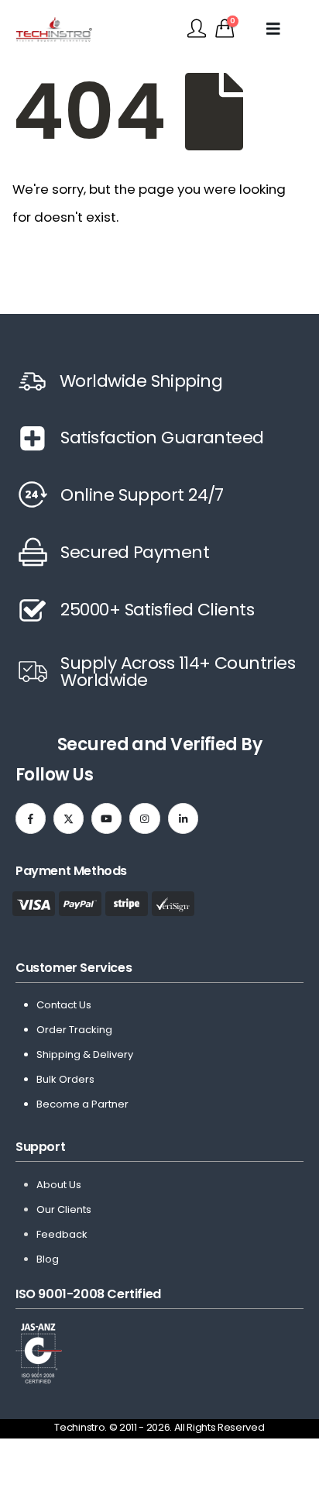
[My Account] (196, 28)
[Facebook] (30, 818)
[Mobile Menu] (279, 28)
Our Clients (63, 1209)
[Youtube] (106, 818)
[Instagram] (144, 818)
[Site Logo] (53, 29)
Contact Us (63, 1004)
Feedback (61, 1234)
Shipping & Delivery (84, 1054)
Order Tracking (74, 1029)
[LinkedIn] (183, 818)
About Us (58, 1184)
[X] (68, 818)
